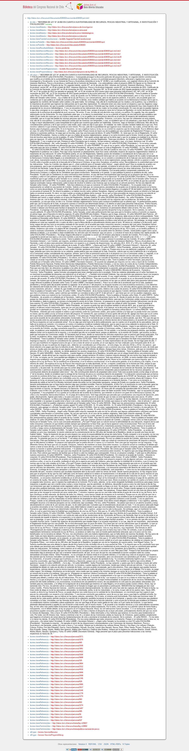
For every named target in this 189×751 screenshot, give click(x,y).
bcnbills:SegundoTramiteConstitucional (75, 39)
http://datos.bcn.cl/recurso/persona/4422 (67, 651)
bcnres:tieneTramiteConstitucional (43, 39)
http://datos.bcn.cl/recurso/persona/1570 (67, 640)
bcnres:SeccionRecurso (47, 732)
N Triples (126, 744)
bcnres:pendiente (62, 48)
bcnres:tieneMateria (38, 27)
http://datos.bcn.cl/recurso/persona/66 (66, 714)
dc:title (32, 22)
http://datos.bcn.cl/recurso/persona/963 (66, 699)
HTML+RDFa (115, 744)
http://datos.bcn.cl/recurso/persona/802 (66, 702)
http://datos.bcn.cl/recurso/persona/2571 (67, 637)
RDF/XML (92, 744)
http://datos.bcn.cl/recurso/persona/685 (66, 711)
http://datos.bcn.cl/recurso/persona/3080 (67, 684)
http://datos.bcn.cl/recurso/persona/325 (66, 660)
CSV (100, 744)
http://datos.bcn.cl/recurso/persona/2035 (67, 646)
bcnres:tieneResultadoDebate (42, 48)
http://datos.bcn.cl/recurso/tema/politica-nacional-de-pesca (75, 729)
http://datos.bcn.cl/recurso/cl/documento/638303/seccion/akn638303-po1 (76, 42)
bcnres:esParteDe (37, 42)
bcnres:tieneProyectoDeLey (41, 72)
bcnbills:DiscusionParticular (71, 69)
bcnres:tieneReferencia (39, 637)
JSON (106, 744)
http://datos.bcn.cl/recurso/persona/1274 (67, 696)
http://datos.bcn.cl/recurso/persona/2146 (67, 690)
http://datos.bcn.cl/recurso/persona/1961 (67, 649)
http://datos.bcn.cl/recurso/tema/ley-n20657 (69, 723)
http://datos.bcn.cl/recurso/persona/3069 (67, 672)
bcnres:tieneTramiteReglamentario (43, 69)
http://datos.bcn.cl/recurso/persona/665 (66, 642)
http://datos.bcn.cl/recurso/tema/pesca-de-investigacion (70, 27)
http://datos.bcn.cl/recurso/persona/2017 (67, 687)
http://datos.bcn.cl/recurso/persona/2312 (67, 666)
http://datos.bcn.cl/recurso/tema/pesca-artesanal (67, 30)
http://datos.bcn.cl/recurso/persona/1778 (67, 693)
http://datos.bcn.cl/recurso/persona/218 (66, 717)
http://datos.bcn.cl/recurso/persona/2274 (67, 705)
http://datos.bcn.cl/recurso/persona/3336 (67, 655)
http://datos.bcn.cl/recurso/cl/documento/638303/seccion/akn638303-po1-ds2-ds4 (87, 60)
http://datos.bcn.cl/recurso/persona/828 (66, 681)
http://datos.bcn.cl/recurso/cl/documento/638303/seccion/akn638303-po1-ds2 (58, 18)
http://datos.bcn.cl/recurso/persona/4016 (67, 669)
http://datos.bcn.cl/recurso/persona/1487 (67, 708)
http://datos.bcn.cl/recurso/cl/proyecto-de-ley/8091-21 (75, 72)
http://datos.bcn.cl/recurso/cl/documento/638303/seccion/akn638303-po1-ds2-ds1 (87, 63)
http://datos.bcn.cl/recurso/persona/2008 (67, 675)
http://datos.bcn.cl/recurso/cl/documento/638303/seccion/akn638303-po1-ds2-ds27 (88, 66)
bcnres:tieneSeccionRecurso (41, 51)
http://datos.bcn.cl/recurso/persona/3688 (67, 657)
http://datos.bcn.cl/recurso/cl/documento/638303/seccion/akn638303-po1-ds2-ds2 (87, 54)
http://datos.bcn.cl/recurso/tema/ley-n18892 (69, 726)
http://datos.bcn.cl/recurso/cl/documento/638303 (66, 45)
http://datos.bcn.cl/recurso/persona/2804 (67, 663)
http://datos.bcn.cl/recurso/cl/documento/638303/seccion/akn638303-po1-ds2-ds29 (88, 57)
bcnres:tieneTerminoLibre (40, 723)
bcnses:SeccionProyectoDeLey (51, 735)
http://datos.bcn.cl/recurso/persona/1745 (67, 678)
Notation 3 (82, 744)
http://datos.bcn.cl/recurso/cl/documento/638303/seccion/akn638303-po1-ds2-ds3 (87, 51)
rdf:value (33, 75)
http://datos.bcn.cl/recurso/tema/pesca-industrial (67, 36)
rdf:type (33, 732)
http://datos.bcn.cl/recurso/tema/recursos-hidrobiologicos (71, 33)
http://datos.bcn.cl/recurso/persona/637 (66, 720)
